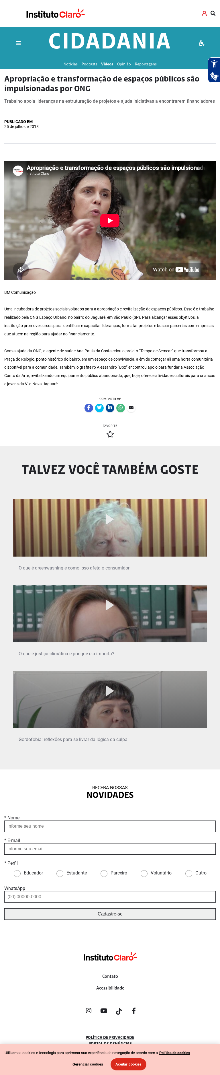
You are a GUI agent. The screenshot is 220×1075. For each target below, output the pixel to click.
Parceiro (119, 873)
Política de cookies (174, 1053)
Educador (33, 873)
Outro (201, 873)
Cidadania (110, 43)
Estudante (76, 873)
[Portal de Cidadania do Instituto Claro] (110, 966)
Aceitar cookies (128, 1064)
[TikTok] (119, 1012)
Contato (110, 976)
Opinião (124, 64)
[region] (110, 1059)
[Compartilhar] (89, 408)
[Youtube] (104, 1012)
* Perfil (11, 863)
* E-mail (12, 840)
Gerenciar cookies (87, 1064)
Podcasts (89, 64)
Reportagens (146, 64)
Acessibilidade (110, 988)
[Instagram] (88, 1012)
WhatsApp (14, 888)
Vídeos (107, 64)
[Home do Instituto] (55, 13)
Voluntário (161, 873)
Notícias (71, 64)
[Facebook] (134, 1012)
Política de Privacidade (110, 1038)
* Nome (11, 818)
